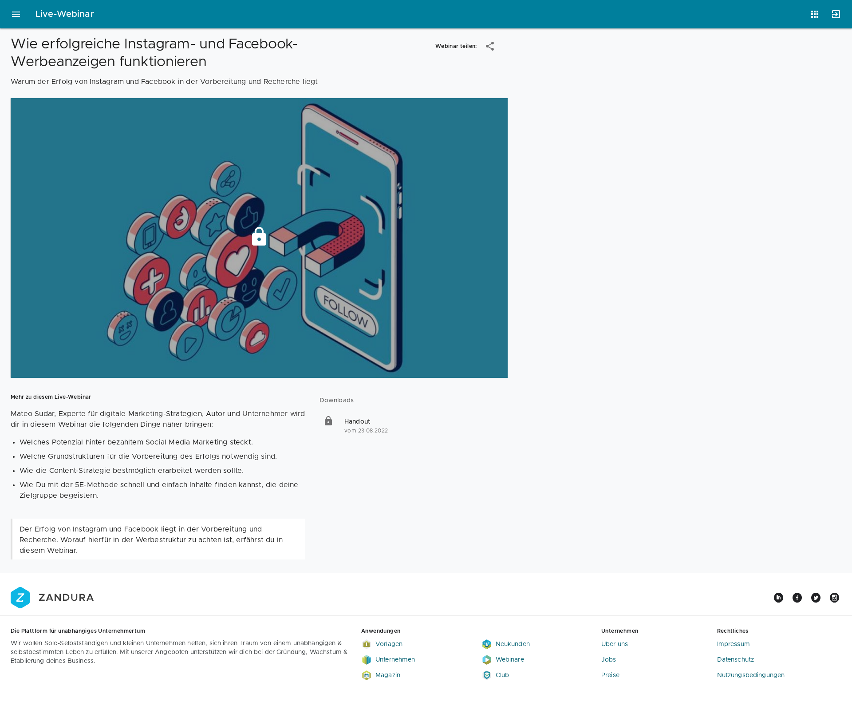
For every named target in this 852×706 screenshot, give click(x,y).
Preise (610, 675)
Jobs (608, 660)
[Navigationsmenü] (16, 14)
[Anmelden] (836, 14)
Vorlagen (388, 644)
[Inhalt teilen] (490, 46)
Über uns (614, 644)
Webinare (510, 660)
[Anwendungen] (814, 14)
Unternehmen (395, 660)
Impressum (733, 644)
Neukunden (513, 644)
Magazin (387, 675)
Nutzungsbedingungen (751, 675)
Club (502, 675)
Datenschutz (735, 660)
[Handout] (414, 426)
